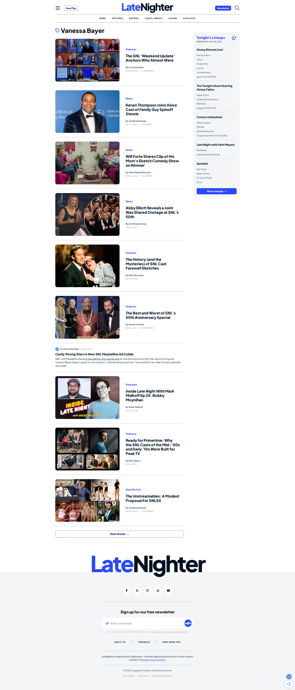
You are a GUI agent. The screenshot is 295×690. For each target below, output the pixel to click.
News (129, 98)
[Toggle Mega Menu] (57, 8)
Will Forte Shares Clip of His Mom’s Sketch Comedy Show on (152, 160)
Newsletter (223, 8)
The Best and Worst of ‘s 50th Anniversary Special (151, 315)
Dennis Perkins (136, 324)
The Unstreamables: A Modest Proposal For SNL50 (152, 498)
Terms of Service (175, 632)
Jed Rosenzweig (137, 121)
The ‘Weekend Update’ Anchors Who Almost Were (150, 58)
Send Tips (71, 8)
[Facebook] (126, 590)
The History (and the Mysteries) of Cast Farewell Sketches (146, 263)
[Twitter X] (137, 590)
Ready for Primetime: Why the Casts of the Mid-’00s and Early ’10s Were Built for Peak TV (153, 447)
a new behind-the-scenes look (103, 358)
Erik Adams (134, 460)
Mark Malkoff (136, 407)
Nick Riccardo (136, 275)
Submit (188, 623)
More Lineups (215, 191)
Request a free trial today (152, 659)
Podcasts (131, 384)
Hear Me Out (133, 489)
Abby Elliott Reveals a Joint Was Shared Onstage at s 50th (152, 212)
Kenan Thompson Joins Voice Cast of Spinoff (151, 109)
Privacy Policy (158, 632)
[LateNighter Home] (147, 8)
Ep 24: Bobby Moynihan (150, 395)
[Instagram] (147, 590)
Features (131, 49)
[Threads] (158, 590)
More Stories (117, 534)
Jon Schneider (136, 67)
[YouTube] (168, 590)
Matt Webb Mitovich (140, 172)
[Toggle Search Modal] (237, 8)
